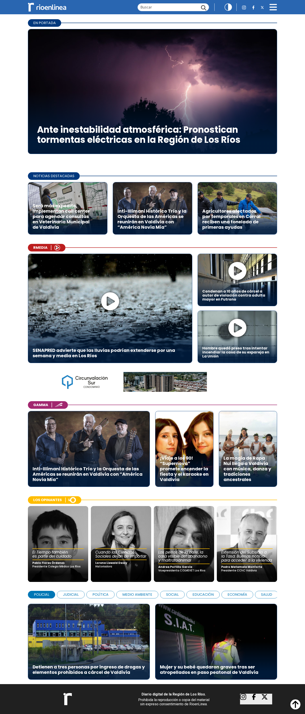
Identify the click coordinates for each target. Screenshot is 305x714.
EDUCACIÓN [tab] (203, 594)
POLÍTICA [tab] (100, 594)
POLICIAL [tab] (41, 594)
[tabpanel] (152, 639)
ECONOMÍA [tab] (237, 594)
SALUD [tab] (266, 594)
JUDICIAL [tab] (71, 594)
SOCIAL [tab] (172, 594)
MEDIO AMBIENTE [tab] (137, 594)
